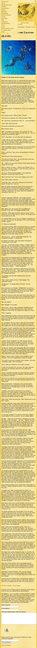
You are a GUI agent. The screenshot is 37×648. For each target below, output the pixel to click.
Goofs (3, 26)
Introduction (5, 1)
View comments (6, 645)
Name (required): (5, 605)
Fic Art (3, 16)
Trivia (3, 25)
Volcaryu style (25, 23)
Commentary (5, 8)
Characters (4, 21)
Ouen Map (4, 18)
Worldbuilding (5, 23)
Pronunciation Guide (7, 28)
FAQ (2, 20)
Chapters (4, 6)
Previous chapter (6, 585)
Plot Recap (4, 13)
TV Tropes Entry (6, 30)
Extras (3, 10)
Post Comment (6, 642)
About (3, 3)
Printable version (31, 27)
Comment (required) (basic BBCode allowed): (13, 612)
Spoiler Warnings (6, 5)
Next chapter (16, 585)
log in (11, 593)
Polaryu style (18, 24)
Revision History (6, 15)
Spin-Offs (4, 11)
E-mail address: (5, 608)
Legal (3, 32)
